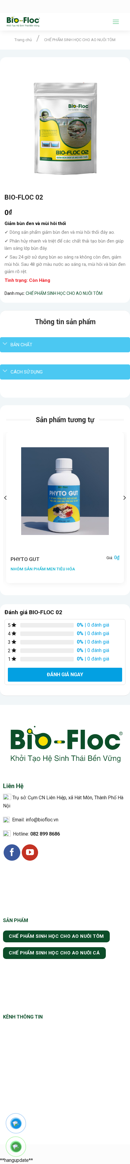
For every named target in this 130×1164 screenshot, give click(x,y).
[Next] (124, 510)
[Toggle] (5, 343)
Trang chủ (23, 39)
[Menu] (115, 21)
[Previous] (6, 510)
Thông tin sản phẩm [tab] (65, 322)
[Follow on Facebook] (12, 852)
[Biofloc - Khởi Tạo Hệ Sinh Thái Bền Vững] (54, 22)
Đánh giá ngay (65, 674)
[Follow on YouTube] (30, 852)
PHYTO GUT (25, 559)
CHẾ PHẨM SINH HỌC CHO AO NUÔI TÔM (79, 39)
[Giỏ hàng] (122, 21)
